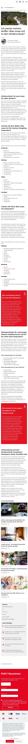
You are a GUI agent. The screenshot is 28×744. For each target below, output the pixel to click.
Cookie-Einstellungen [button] (14, 738)
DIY (3, 609)
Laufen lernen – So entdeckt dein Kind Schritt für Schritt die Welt (15, 632)
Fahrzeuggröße (5, 616)
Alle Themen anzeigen (8, 619)
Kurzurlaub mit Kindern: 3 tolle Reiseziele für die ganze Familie (13, 638)
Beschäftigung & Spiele (7, 606)
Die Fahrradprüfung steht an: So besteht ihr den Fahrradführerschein (14, 651)
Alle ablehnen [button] (18, 741)
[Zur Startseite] (2, 7)
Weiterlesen (4, 524)
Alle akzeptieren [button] (10, 741)
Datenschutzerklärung (15, 700)
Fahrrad (4, 614)
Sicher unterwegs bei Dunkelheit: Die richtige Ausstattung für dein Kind (15, 626)
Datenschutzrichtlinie (6, 731)
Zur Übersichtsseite (6, 664)
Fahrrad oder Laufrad (9, 268)
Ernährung (4, 611)
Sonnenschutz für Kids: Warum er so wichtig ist (14, 644)
